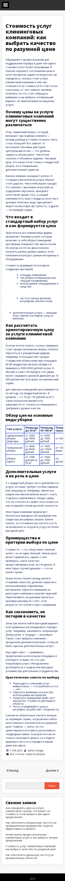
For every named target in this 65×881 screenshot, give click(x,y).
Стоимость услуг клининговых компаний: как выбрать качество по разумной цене (31, 848)
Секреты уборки (35, 754)
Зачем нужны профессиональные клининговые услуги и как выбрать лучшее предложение (32, 837)
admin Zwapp (36, 750)
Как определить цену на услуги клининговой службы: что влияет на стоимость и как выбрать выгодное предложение (28, 813)
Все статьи (17, 754)
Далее (51, 770)
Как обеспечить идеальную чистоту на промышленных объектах (30, 857)
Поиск (52, 785)
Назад (14, 770)
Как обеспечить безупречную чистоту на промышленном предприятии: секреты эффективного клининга (31, 825)
